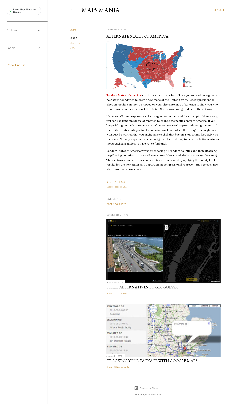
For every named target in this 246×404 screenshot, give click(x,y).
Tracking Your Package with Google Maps (151, 360)
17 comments (120, 293)
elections (75, 43)
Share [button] (73, 29)
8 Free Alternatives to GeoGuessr (142, 287)
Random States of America (123, 95)
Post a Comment (116, 204)
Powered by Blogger (149, 388)
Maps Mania (101, 10)
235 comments (121, 367)
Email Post (119, 182)
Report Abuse (16, 65)
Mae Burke (155, 394)
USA (72, 47)
